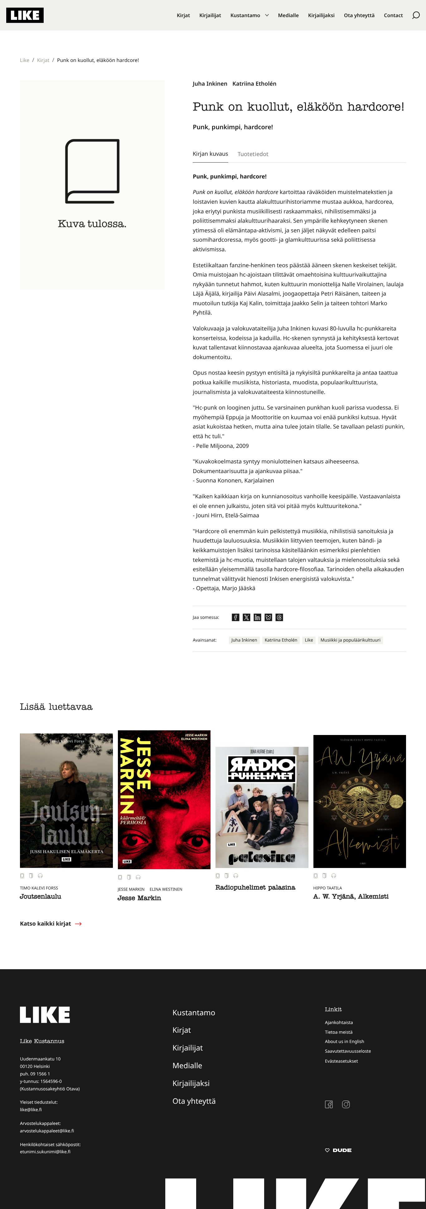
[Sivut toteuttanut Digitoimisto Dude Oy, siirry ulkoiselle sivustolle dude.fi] (338, 1151)
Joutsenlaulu (40, 897)
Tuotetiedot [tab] (253, 154)
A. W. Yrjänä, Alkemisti (351, 897)
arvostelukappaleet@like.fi (47, 1131)
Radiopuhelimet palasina (255, 888)
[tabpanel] (299, 382)
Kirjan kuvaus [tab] (210, 153)
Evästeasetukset (341, 1061)
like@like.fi (31, 1110)
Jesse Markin (139, 899)
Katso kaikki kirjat (45, 923)
